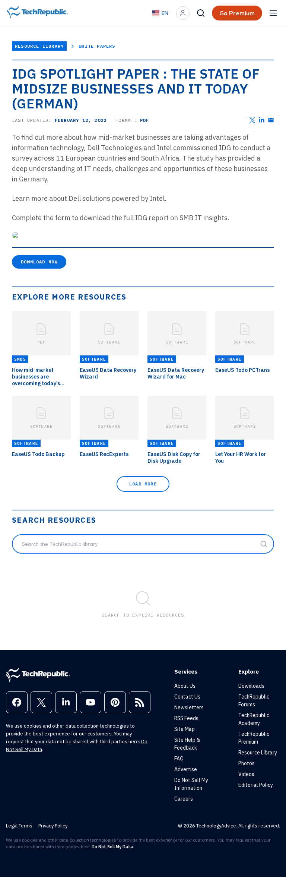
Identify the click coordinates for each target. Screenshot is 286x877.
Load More (143, 484)
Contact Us (187, 696)
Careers (183, 798)
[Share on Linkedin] (261, 120)
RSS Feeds (186, 718)
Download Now (39, 262)
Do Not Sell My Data (112, 846)
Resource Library (39, 46)
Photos (246, 763)
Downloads (251, 686)
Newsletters (189, 707)
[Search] (200, 13)
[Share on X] (252, 120)
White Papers (97, 46)
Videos (246, 774)
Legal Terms (19, 826)
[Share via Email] (271, 120)
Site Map (184, 729)
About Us (185, 686)
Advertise (185, 769)
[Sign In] (183, 13)
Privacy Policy (52, 826)
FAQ (179, 758)
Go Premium (237, 13)
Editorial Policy (255, 785)
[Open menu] (273, 13)
